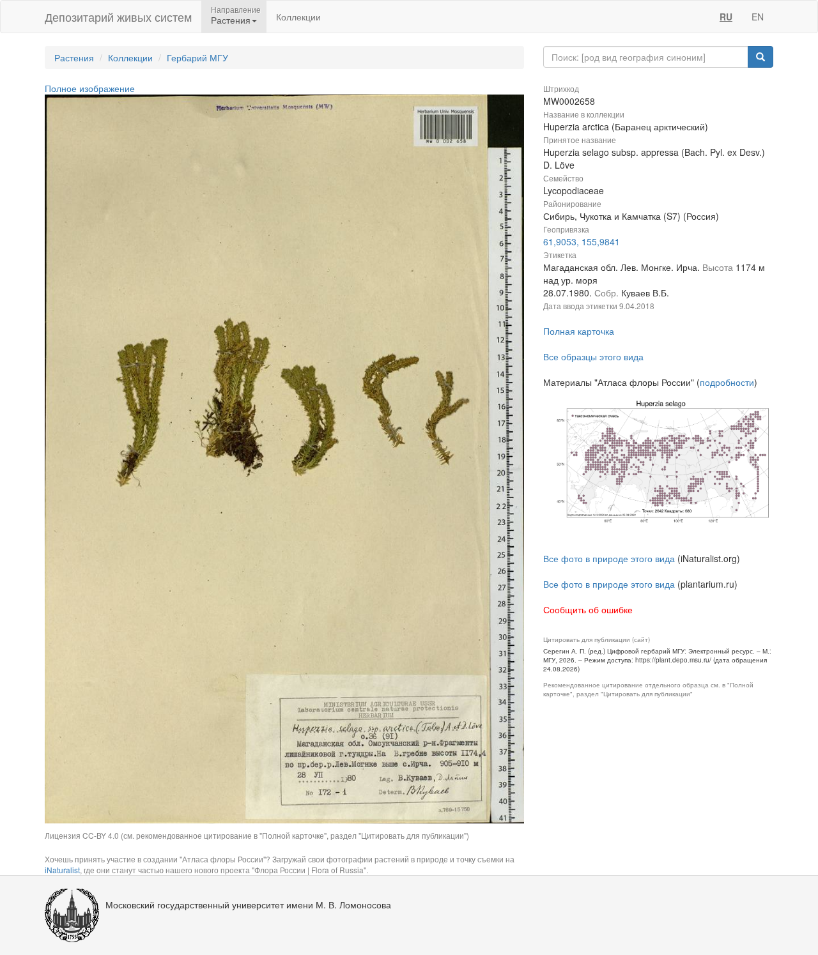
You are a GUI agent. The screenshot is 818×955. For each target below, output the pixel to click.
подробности (727, 382)
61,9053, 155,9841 (581, 241)
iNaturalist (62, 869)
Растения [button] (231, 19)
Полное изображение (90, 88)
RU (726, 16)
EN (758, 16)
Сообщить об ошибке (588, 609)
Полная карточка (578, 331)
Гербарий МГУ (197, 57)
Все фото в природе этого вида (609, 558)
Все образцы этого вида (593, 356)
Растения (74, 57)
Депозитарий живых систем (118, 16)
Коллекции (298, 16)
